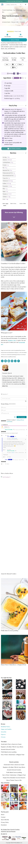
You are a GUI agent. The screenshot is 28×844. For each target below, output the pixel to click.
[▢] (3, 83)
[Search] (20, 4)
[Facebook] (18, 361)
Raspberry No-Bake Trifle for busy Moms (12, 747)
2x (22, 78)
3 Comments (22, 22)
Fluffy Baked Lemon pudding (9, 631)
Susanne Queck (7, 22)
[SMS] (5, 361)
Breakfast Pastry (5, 726)
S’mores (3, 737)
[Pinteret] (12, 361)
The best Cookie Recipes (7, 10)
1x (20, 78)
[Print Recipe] (12, 64)
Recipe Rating (4, 404)
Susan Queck (5, 204)
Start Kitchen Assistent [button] (15, 149)
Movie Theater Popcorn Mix (14, 780)
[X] (15, 361)
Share (20, 64)
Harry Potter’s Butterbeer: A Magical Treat (13, 665)
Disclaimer (4, 825)
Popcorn (3, 734)
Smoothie (3, 732)
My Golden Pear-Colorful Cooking (10, 829)
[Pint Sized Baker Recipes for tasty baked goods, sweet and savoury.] (2, 4)
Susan (13, 452)
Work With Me (5, 820)
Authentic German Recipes (8, 831)
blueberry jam (12, 340)
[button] (7, 31)
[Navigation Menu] (25, 4)
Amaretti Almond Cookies (8, 574)
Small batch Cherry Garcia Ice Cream (11, 744)
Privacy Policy (5, 822)
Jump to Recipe (14, 40)
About (2, 814)
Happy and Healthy (6, 729)
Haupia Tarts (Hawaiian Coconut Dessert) (14, 777)
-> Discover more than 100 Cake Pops (14, 1)
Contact (3, 817)
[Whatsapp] (2, 361)
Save (7, 64)
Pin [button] (15, 67)
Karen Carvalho (14, 438)
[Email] (8, 361)
